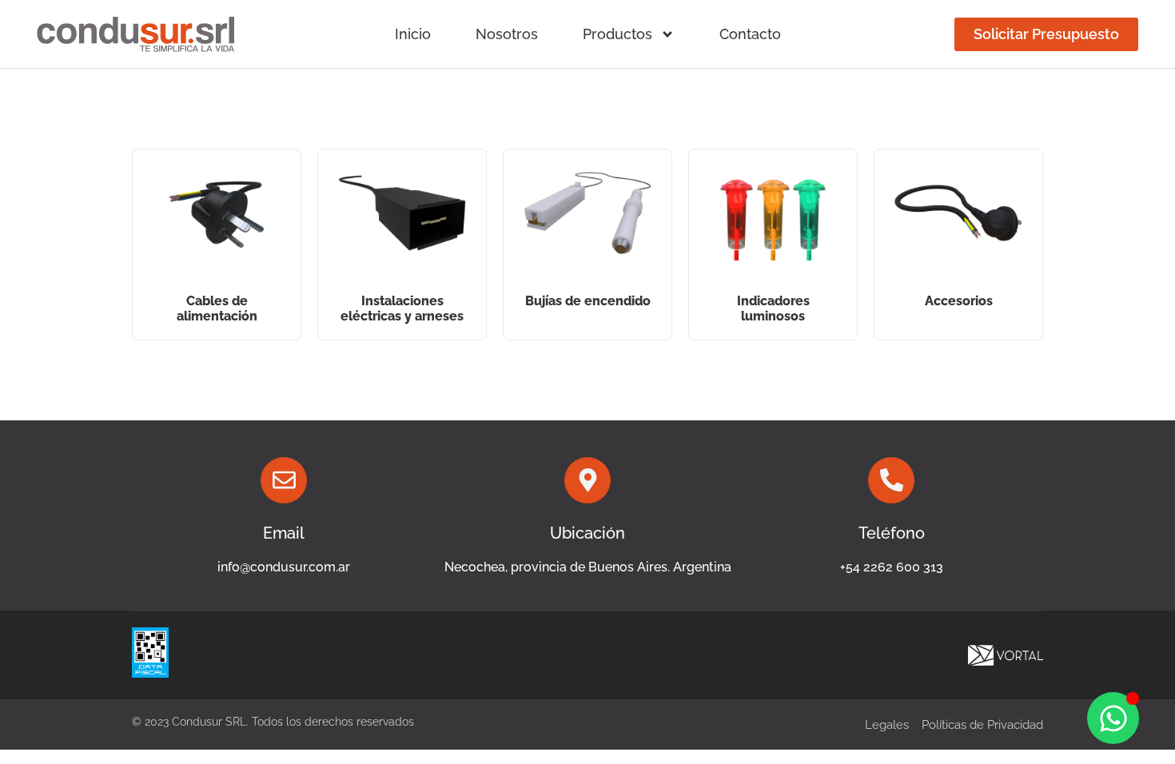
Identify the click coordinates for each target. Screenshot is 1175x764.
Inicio (413, 34)
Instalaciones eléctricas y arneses (402, 308)
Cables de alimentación (217, 308)
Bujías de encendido (588, 300)
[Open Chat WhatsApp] (1113, 718)
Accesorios (959, 300)
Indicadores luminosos (773, 308)
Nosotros (507, 34)
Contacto (750, 34)
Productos (617, 34)
